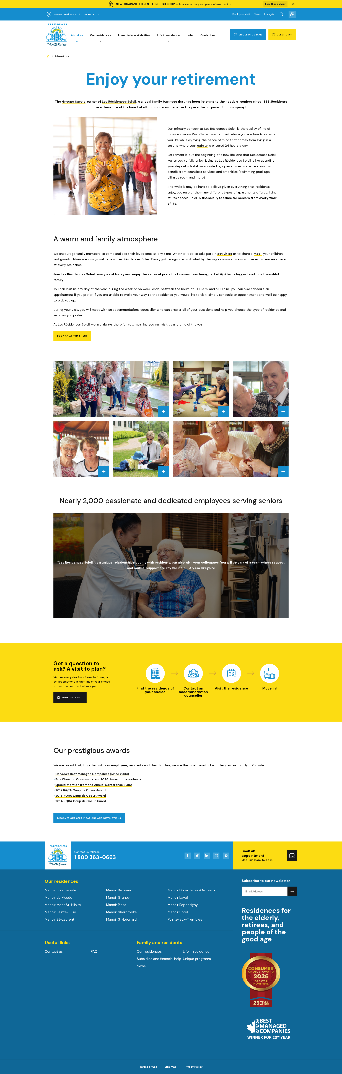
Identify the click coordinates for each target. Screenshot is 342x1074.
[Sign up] (292, 891)
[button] (293, 4)
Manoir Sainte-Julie (60, 912)
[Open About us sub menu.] (77, 41)
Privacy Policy (193, 1067)
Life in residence (168, 35)
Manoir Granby (118, 897)
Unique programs (197, 958)
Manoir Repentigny (183, 904)
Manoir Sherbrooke (121, 912)
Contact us (207, 35)
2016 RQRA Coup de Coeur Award (80, 796)
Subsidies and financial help (159, 958)
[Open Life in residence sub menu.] (168, 41)
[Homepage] (56, 45)
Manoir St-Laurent (59, 919)
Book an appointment (72, 335)
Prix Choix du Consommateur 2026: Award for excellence (98, 779)
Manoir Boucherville (60, 890)
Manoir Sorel (178, 912)
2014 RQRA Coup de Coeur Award (80, 801)
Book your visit (241, 14)
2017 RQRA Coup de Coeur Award (80, 790)
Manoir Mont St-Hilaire (63, 904)
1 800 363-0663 (95, 857)
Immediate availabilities (134, 35)
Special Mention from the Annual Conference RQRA (93, 785)
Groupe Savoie (74, 102)
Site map (170, 1067)
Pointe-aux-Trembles (185, 919)
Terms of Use (148, 1067)
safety (202, 146)
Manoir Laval (178, 897)
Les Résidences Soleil (119, 102)
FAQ (94, 951)
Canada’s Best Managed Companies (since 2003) (92, 774)
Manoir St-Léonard (121, 919)
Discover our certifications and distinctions (89, 818)
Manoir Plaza (116, 904)
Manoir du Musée (58, 897)
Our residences (100, 35)
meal (258, 254)
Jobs (190, 35)
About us (77, 35)
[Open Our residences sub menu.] (101, 41)
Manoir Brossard (119, 890)
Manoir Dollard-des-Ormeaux (191, 890)
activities (224, 254)
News (257, 14)
